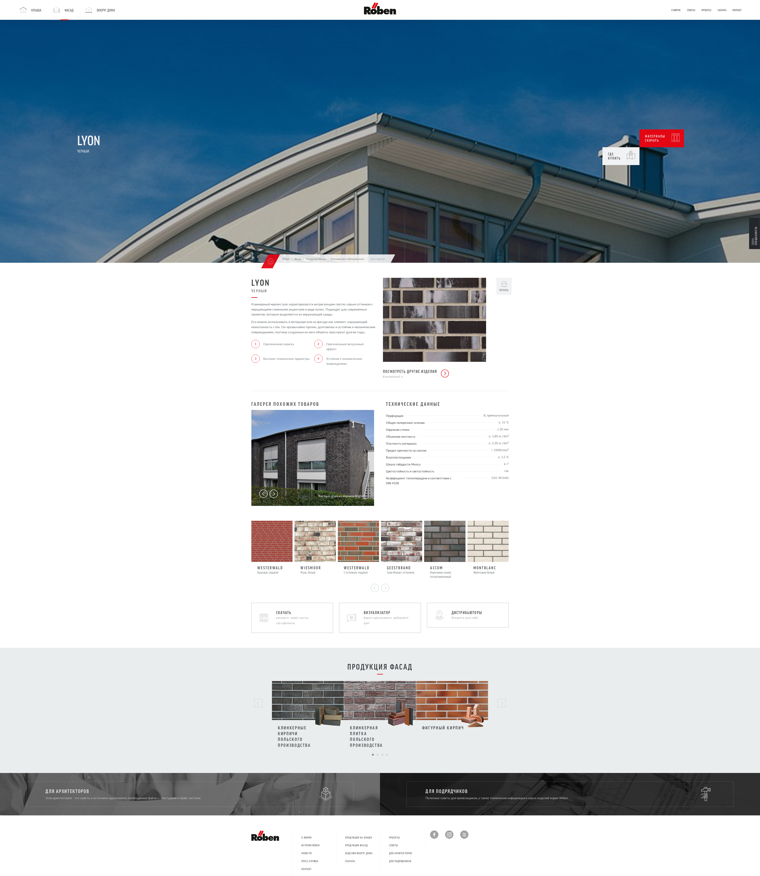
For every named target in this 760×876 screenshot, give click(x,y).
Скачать (350, 861)
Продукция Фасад (356, 845)
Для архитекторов (400, 853)
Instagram (449, 834)
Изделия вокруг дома (359, 853)
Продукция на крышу (358, 837)
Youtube (464, 834)
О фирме (306, 837)
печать (504, 289)
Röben (285, 259)
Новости (306, 853)
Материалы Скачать (655, 138)
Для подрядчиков (400, 861)
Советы (393, 845)
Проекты (394, 837)
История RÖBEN (310, 845)
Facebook (434, 834)
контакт (306, 868)
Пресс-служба (310, 861)
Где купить (614, 156)
